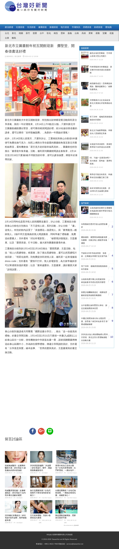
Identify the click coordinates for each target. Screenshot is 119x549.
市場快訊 (76, 27)
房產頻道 (87, 27)
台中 (42, 33)
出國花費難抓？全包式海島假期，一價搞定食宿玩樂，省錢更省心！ (65, 492)
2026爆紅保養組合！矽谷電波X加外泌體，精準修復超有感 (16, 517)
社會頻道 (20, 27)
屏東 (91, 33)
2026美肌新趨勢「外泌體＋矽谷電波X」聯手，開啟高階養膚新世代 (41, 468)
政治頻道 (9, 27)
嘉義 (70, 33)
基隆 (98, 33)
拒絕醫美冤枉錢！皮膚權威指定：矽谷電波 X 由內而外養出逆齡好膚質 (15, 492)
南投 (56, 33)
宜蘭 (104, 33)
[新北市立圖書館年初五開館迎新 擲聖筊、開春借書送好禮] (32, 431)
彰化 (49, 33)
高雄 (84, 33)
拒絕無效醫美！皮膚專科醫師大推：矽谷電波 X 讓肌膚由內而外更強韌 (15, 468)
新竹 (28, 33)
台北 (7, 33)
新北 (14, 33)
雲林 (63, 33)
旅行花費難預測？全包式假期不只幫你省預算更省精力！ (40, 492)
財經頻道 (98, 27)
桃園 (21, 33)
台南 (77, 33)
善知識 (108, 27)
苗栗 (35, 33)
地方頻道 (65, 27)
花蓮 (111, 33)
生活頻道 (31, 27)
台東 (7, 38)
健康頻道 (42, 27)
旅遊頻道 (54, 27)
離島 (14, 38)
